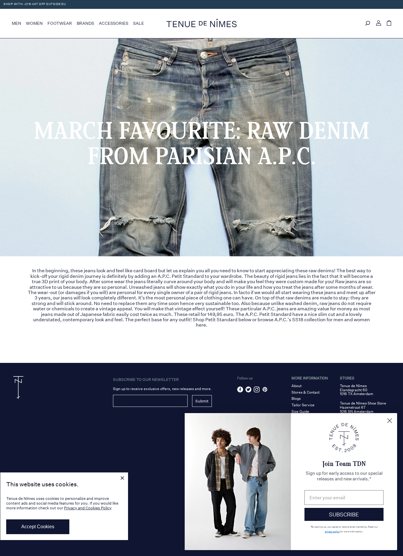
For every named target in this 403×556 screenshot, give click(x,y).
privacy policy (332, 531)
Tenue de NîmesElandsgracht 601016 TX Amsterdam (356, 390)
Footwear (59, 23)
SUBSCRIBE (344, 514)
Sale (138, 23)
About (296, 385)
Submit (202, 401)
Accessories (113, 23)
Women (34, 23)
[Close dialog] (389, 420)
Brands (85, 23)
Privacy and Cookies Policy (87, 508)
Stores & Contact (305, 392)
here (201, 325)
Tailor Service (302, 404)
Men (16, 23)
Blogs (296, 398)
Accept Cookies (37, 526)
